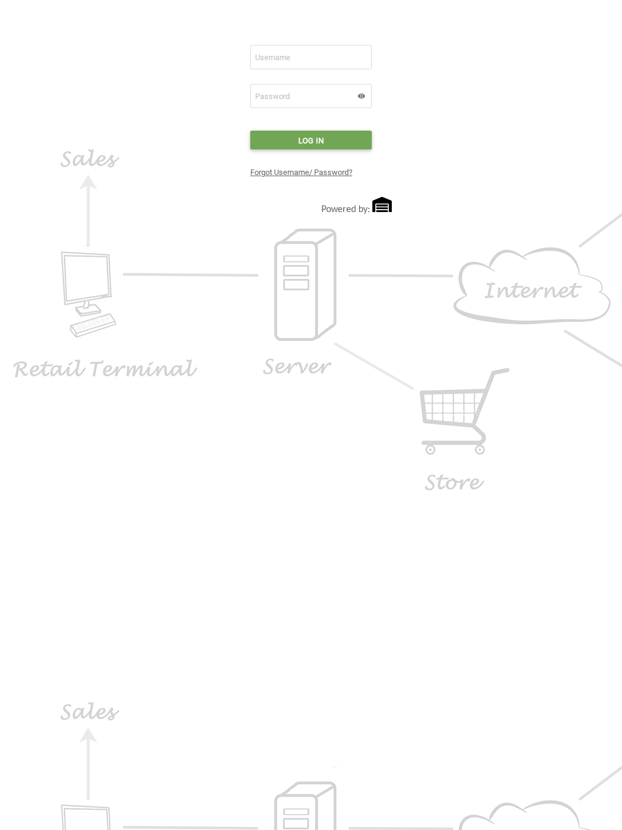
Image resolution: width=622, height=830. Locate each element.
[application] (361, 96)
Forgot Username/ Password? (301, 172)
